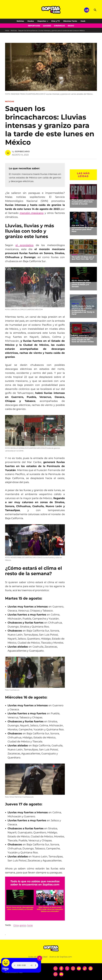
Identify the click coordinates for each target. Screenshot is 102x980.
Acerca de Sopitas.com (60, 957)
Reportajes (34, 26)
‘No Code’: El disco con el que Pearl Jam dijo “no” (83, 258)
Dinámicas (59, 26)
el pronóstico (25, 245)
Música (74, 197)
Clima (16, 925)
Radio (71, 26)
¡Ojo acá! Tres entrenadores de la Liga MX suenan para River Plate (82, 228)
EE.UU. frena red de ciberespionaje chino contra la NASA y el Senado (81, 283)
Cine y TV (55, 21)
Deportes (41, 21)
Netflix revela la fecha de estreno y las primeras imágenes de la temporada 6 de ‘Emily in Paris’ (83, 310)
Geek (83, 21)
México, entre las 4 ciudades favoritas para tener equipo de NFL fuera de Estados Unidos (83, 338)
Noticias (20, 21)
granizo (23, 925)
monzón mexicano (32, 212)
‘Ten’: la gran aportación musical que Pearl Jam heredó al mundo (83, 202)
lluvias (30, 925)
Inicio (7, 30)
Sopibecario (22, 151)
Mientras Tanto (70, 21)
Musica (30, 21)
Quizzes (47, 26)
